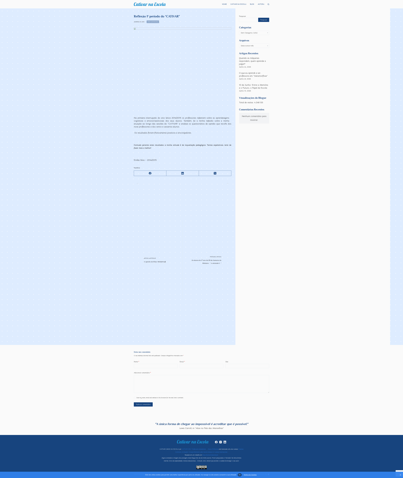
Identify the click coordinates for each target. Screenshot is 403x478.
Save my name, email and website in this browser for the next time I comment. (160, 398)
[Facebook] (150, 173)
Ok (240, 475)
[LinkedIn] (182, 173)
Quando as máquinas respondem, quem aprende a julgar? (252, 61)
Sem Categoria (152, 22)
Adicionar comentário (142, 373)
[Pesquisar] (268, 4)
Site (226, 362)
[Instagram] (220, 442)
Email (182, 362)
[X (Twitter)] (215, 173)
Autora (261, 4)
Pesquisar (242, 16)
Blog (252, 4)
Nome (136, 362)
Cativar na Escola (238, 4)
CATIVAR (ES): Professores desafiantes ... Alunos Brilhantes (200, 449)
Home (224, 4)
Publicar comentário (143, 404)
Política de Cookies (250, 475)
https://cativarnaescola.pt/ (210, 455)
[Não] (400, 475)
